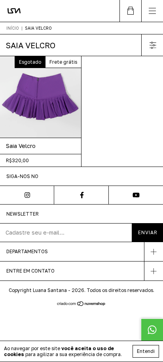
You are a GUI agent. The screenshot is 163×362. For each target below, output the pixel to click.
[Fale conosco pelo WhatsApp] (152, 329)
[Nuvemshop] (81, 304)
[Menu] (152, 11)
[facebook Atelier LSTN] (81, 195)
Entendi (146, 351)
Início (12, 28)
